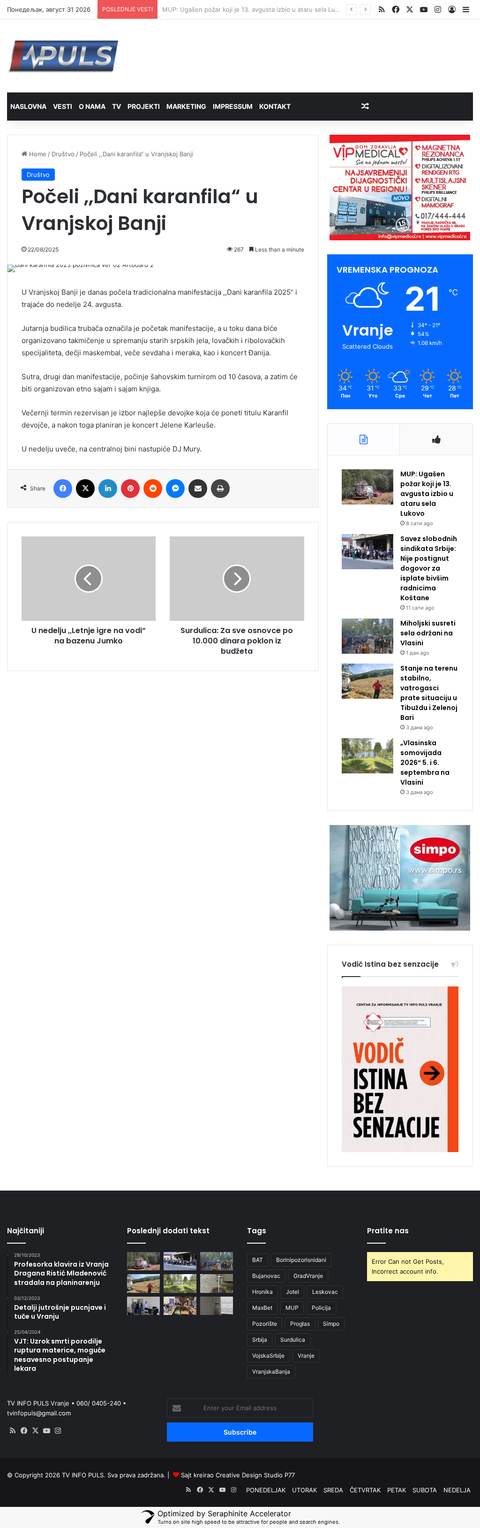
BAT (257, 1259)
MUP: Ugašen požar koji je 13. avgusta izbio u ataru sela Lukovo (426, 493)
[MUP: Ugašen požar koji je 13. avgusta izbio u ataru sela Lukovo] (367, 486)
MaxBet (262, 1307)
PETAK (396, 1490)
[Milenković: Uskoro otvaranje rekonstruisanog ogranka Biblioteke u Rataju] (143, 1306)
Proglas (300, 1323)
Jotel (292, 1291)
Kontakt (275, 106)
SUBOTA (424, 1490)
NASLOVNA (28, 106)
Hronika (262, 1291)
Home (36, 154)
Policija (321, 1307)
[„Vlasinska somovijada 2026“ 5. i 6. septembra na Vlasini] (367, 755)
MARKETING (186, 106)
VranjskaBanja (271, 1371)
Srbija (259, 1339)
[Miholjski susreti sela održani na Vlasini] (367, 636)
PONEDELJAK (265, 1490)
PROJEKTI (144, 106)
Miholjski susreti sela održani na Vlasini (428, 633)
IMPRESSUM (233, 106)
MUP (292, 1307)
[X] (35, 1430)
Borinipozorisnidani (301, 1259)
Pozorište (264, 1323)
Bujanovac (266, 1275)
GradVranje (308, 1275)
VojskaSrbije (268, 1355)
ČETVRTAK (365, 1490)
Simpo (331, 1323)
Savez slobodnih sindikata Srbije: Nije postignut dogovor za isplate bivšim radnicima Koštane (428, 568)
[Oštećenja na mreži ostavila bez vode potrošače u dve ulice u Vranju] (216, 1283)
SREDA (333, 1490)
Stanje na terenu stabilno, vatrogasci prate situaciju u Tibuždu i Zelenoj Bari (429, 693)
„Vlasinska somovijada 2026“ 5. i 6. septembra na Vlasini (425, 762)
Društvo (63, 154)
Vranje (306, 1355)
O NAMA (92, 106)
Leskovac (325, 1291)
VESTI (62, 106)
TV (116, 106)
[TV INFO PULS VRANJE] (63, 56)
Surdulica (292, 1339)
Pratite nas (388, 1231)
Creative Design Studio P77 (255, 1475)
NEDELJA (457, 1490)
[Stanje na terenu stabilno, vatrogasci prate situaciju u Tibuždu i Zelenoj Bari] (367, 681)
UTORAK (304, 1490)
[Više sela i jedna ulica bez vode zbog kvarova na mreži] (216, 1306)
